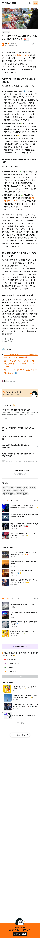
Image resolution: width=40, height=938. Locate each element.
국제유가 (15, 491)
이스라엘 (32, 487)
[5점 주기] (24, 474)
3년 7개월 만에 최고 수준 (17, 114)
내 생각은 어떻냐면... (7, 419)
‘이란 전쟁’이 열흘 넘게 (22, 55)
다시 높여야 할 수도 (22, 289)
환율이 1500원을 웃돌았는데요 (14, 129)
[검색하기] (30, 3)
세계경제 (19, 487)
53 (15, 735)
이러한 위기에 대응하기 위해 (16, 328)
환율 (25, 487)
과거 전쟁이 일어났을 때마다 (22, 215)
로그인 (35, 3)
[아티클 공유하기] (33, 44)
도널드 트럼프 (6, 491)
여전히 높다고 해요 (19, 108)
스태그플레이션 (25, 243)
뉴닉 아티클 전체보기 (20, 723)
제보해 (32, 461)
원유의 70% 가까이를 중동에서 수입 (21, 269)
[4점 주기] (22, 474)
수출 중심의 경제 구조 (28, 274)
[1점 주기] (15, 474)
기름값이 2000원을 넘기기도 (14, 120)
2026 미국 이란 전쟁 (22, 494)
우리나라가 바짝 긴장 (9, 263)
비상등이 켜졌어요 (17, 138)
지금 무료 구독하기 (20, 934)
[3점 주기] (20, 474)
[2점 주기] (18, 474)
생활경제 (11, 487)
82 (24, 735)
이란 (22, 491)
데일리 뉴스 (6, 32)
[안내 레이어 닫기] (37, 926)
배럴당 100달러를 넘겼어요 (20, 100)
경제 (4, 487)
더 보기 (34, 500)
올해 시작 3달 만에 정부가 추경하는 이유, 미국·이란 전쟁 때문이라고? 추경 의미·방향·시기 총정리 (20, 364)
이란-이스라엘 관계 (8, 494)
